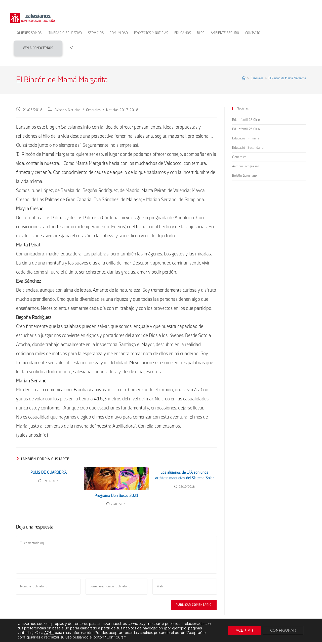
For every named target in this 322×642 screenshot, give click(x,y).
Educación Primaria (245, 138)
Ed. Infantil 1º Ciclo (246, 119)
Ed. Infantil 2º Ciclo (246, 129)
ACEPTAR (244, 630)
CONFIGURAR (283, 630)
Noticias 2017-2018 (122, 110)
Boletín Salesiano (244, 175)
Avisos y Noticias (67, 110)
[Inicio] (244, 78)
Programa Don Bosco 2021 (116, 496)
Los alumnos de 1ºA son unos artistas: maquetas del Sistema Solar (184, 475)
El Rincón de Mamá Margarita (287, 78)
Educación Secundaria (247, 147)
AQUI (49, 632)
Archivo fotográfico (245, 166)
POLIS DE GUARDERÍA (48, 472)
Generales (93, 110)
